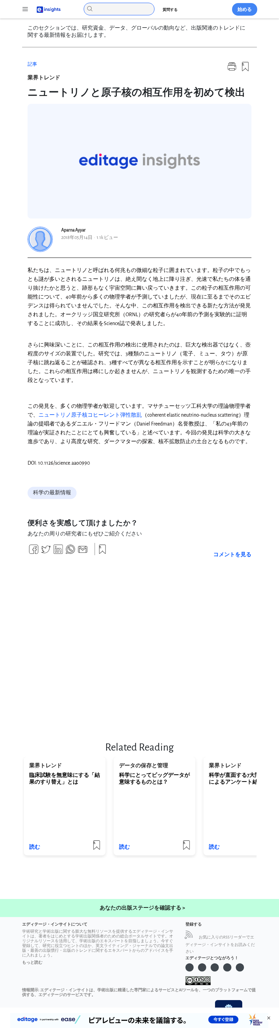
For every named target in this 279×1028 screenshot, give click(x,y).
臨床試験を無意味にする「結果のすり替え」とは (64, 778)
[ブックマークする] (245, 69)
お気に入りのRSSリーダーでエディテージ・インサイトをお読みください (220, 944)
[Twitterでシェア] (46, 552)
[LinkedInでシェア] (58, 552)
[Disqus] (139, 646)
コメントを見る (232, 554)
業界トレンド (44, 78)
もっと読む (32, 962)
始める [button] (244, 9)
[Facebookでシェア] (34, 552)
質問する (170, 9)
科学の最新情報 (52, 492)
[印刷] (232, 69)
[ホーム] (46, 9)
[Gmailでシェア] (83, 552)
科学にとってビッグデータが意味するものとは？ (154, 778)
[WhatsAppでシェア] (70, 552)
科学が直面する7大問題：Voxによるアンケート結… (244, 778)
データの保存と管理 (143, 765)
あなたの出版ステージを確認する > (142, 908)
